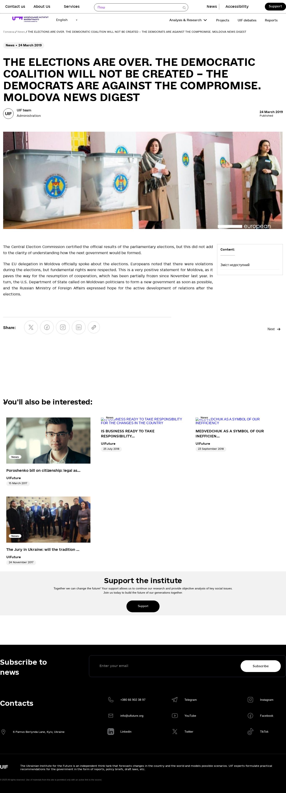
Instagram (266, 699)
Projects (222, 20)
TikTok (264, 731)
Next (271, 329)
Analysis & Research (185, 20)
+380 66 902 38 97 (133, 699)
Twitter (188, 731)
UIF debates (247, 20)
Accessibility (237, 6)
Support (275, 6)
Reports (271, 20)
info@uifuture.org (131, 715)
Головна (8, 32)
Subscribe (261, 666)
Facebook (266, 715)
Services (72, 6)
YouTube (190, 715)
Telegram (190, 699)
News (212, 6)
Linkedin (125, 731)
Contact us (15, 6)
